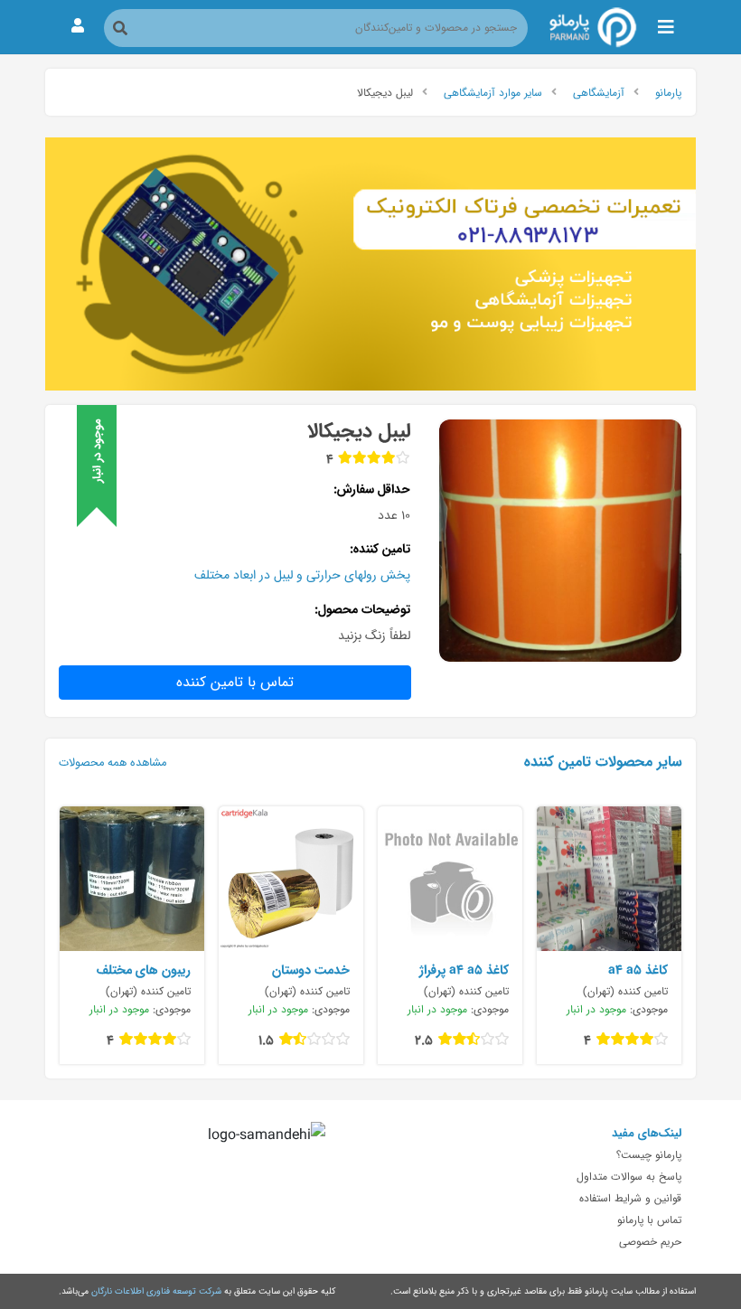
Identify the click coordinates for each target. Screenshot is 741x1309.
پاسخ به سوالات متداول (629, 1176)
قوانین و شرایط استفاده (630, 1198)
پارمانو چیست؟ (648, 1154)
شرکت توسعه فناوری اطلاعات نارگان (156, 1291)
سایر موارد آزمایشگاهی (493, 92)
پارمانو (668, 92)
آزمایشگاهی (598, 92)
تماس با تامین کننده (235, 682)
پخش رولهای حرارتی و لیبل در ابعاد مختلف (302, 575)
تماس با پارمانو (649, 1219)
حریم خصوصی (650, 1241)
